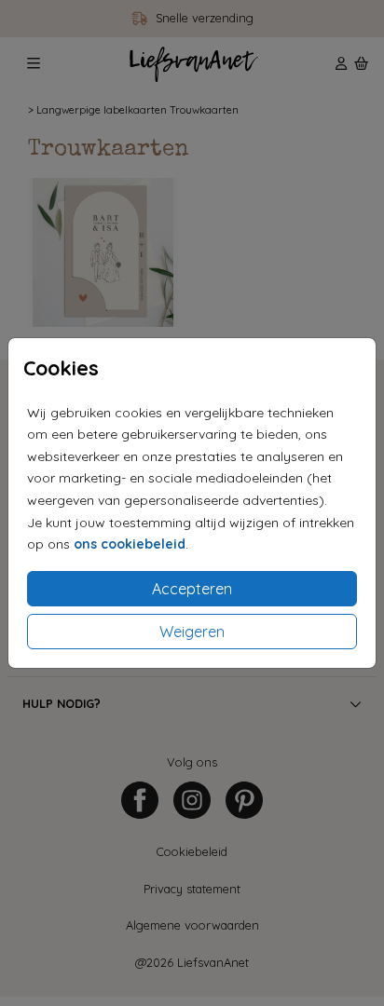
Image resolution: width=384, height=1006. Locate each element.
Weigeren (192, 631)
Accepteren (192, 588)
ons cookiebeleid (129, 544)
